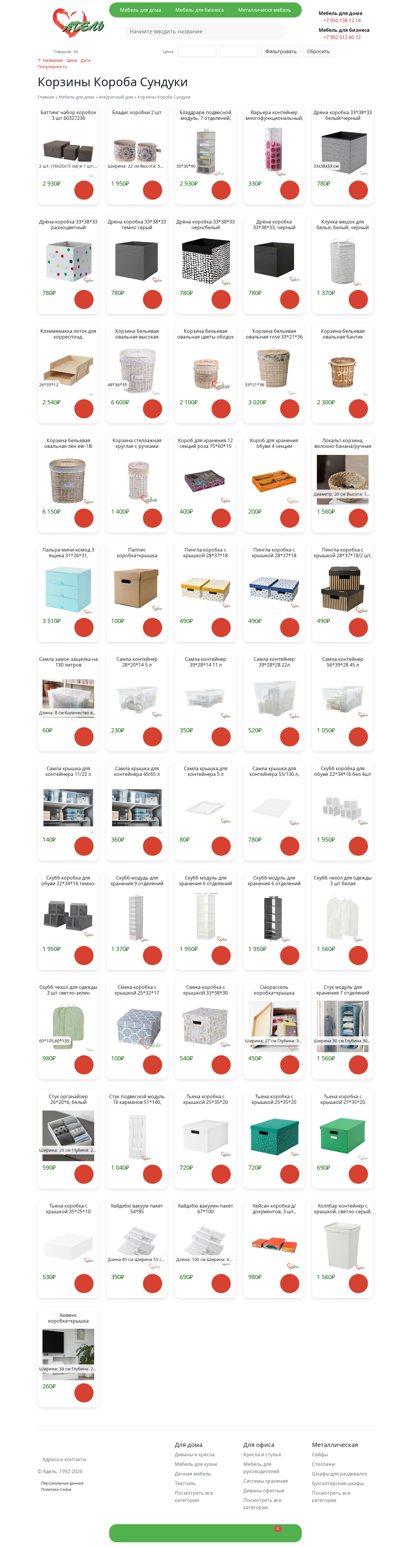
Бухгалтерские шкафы (338, 1483)
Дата (86, 60)
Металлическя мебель (264, 10)
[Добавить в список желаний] (56, 195)
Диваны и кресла (195, 1454)
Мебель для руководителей (261, 1468)
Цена (71, 60)
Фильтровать (281, 51)
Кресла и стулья (262, 1454)
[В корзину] (84, 190)
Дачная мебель (193, 1473)
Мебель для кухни (196, 1464)
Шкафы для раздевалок (339, 1473)
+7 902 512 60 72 (341, 37)
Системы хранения (265, 1481)
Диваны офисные (263, 1490)
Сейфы (320, 1454)
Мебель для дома (140, 10)
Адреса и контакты (63, 1459)
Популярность (52, 66)
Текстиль (185, 1483)
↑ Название (50, 60)
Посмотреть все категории (194, 1496)
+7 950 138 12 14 (341, 20)
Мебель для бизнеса (199, 10)
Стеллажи (323, 1464)
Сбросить (318, 51)
